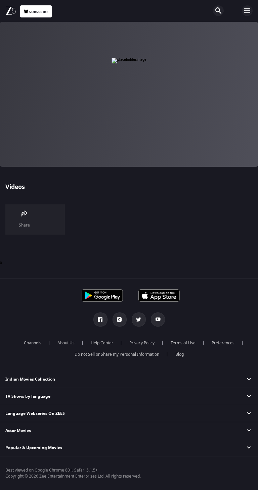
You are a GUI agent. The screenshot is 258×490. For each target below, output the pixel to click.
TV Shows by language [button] (27, 396)
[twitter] (139, 319)
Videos (15, 187)
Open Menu (247, 10)
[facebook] (100, 319)
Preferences (223, 343)
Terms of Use (183, 343)
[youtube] (158, 319)
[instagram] (120, 319)
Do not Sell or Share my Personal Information (117, 354)
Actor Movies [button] (18, 431)
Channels (32, 343)
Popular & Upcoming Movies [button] (33, 448)
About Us (66, 343)
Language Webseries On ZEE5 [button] (35, 413)
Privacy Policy (142, 343)
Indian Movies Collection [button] (30, 379)
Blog (179, 354)
